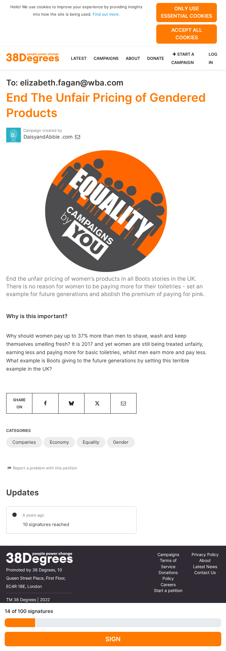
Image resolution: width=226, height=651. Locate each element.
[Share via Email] (123, 403)
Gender (121, 442)
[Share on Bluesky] (71, 403)
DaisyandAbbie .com (49, 137)
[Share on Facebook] (45, 403)
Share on (19, 403)
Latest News (205, 566)
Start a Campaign (182, 58)
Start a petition (168, 590)
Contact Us (205, 572)
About (133, 58)
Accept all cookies (186, 33)
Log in (213, 58)
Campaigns (106, 58)
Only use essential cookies (186, 12)
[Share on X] (97, 403)
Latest (79, 58)
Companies (24, 442)
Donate (155, 58)
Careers (168, 584)
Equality (91, 442)
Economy (59, 442)
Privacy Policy (205, 554)
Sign (113, 639)
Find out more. (106, 14)
